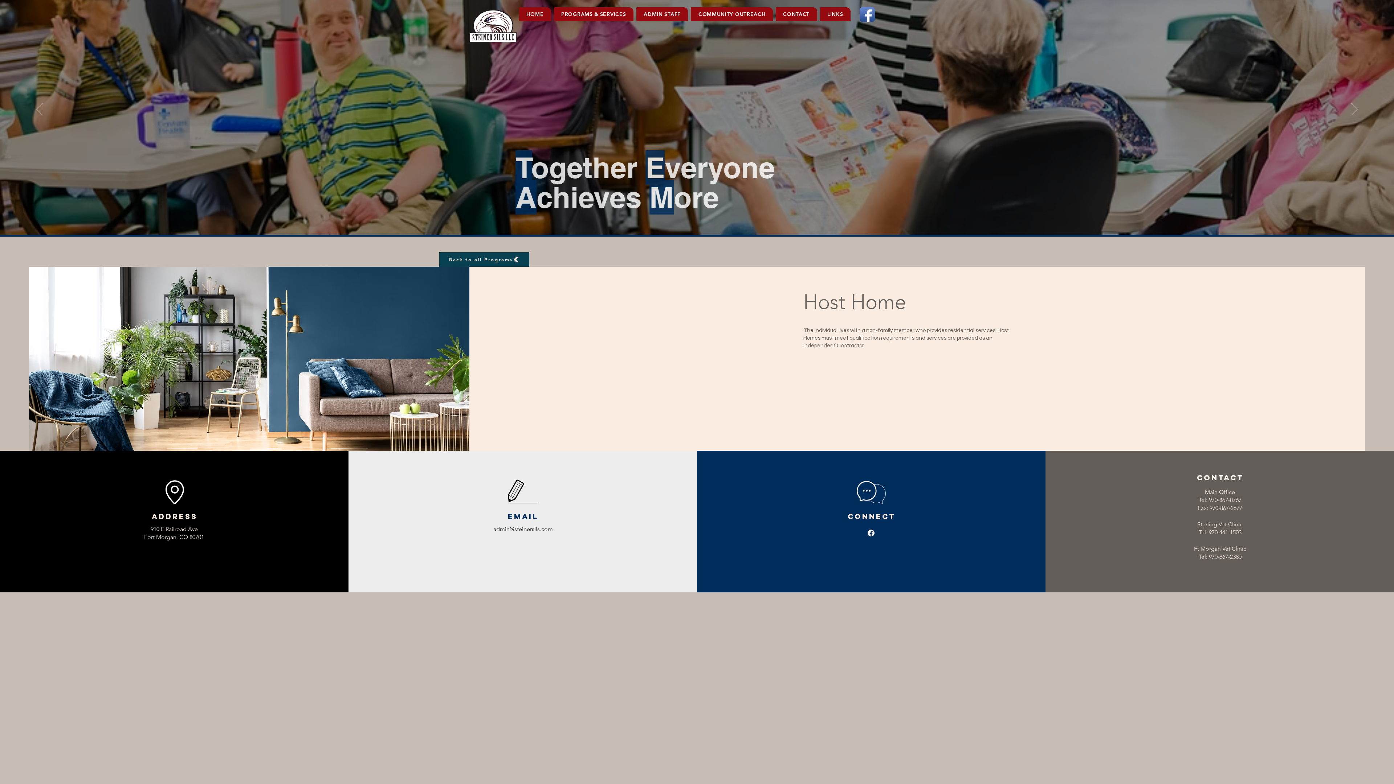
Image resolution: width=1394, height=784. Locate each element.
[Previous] (39, 110)
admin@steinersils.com (523, 529)
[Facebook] (871, 533)
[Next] (1354, 110)
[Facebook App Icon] (867, 14)
